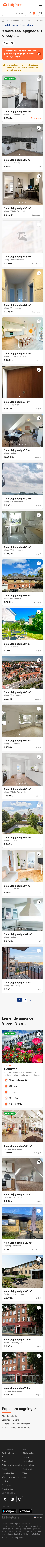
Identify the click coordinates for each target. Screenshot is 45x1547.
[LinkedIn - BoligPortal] (12, 1499)
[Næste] (31, 1000)
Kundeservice (28, 1469)
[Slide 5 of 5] (25, 105)
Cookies (5, 1469)
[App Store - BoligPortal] (25, 1511)
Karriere (5, 1481)
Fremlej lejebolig (29, 1465)
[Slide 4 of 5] (24, 105)
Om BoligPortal (8, 1453)
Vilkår (24, 1473)
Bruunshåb (9, 43)
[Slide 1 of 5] (19, 105)
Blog (4, 1457)
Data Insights (7, 1489)
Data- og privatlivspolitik (12, 1465)
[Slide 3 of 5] (22, 105)
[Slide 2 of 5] (21, 105)
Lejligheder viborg (10, 1420)
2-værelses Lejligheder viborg (16, 1423)
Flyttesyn (26, 1457)
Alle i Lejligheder (10, 1416)
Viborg (28, 20)
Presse (5, 1461)
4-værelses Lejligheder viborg (16, 1427)
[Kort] (40, 13)
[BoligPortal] (13, 5)
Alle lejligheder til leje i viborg (19, 25)
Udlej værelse (28, 1453)
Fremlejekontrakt (29, 1461)
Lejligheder (15, 20)
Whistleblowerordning (11, 1477)
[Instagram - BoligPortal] (19, 1499)
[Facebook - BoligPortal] (5, 1499)
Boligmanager (7, 1485)
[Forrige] (14, 1000)
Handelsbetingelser (10, 1473)
